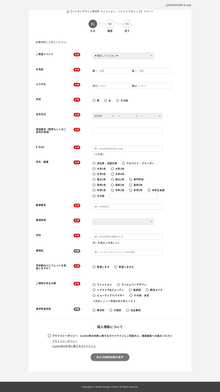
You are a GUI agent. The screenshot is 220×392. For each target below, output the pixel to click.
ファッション (104, 284)
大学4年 (119, 174)
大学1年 (101, 168)
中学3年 (138, 190)
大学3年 (101, 174)
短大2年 (119, 179)
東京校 (100, 310)
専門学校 (139, 179)
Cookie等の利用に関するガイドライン (74, 346)
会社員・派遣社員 (107, 163)
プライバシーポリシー (65, 341)
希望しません (126, 266)
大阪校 (117, 310)
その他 (124, 100)
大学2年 (119, 168)
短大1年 (101, 179)
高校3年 (138, 184)
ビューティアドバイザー (111, 295)
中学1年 (101, 190)
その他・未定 (141, 295)
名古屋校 (136, 310)
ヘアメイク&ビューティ (110, 289)
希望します (103, 266)
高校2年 (119, 184)
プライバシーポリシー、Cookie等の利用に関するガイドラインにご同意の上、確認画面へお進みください (112, 335)
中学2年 (119, 190)
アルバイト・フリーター (140, 163)
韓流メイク (156, 289)
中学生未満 (158, 190)
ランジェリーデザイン (134, 284)
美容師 (137, 289)
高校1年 (101, 184)
